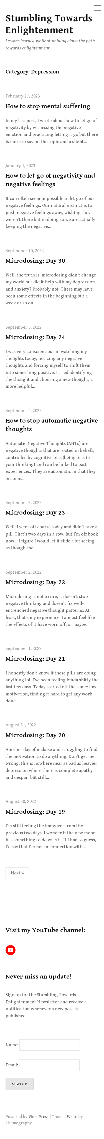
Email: (12, 1065)
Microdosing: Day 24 (35, 337)
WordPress (39, 1116)
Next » (17, 873)
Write (72, 1116)
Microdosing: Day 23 (35, 512)
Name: (12, 1045)
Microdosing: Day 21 (35, 659)
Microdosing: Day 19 (35, 812)
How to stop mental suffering (48, 106)
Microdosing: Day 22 (35, 582)
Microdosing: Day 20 (35, 735)
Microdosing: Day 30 (35, 261)
